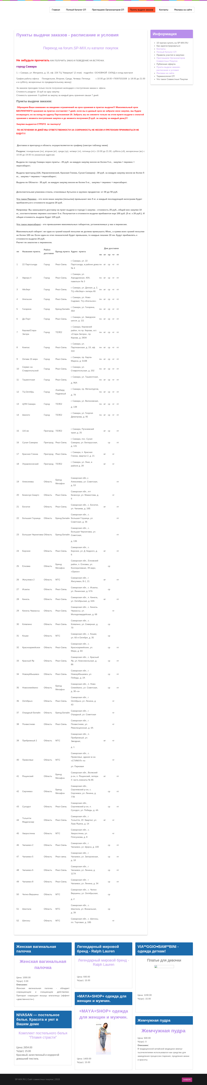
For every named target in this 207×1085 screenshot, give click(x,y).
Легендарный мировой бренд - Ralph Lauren (103, 962)
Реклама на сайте (183, 9)
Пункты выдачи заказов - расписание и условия (67, 35)
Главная (56, 9)
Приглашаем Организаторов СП (108, 9)
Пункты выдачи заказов (141, 9)
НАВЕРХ (187, 1080)
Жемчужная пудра (164, 1030)
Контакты (163, 9)
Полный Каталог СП (76, 9)
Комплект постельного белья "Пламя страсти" (43, 1035)
